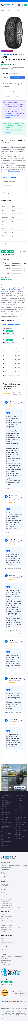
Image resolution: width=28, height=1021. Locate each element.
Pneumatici (9, 10)
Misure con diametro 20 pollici (11, 367)
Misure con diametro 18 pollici (11, 360)
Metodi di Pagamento (6, 916)
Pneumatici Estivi (5, 901)
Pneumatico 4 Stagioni (7, 50)
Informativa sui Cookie (7, 929)
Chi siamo (3, 950)
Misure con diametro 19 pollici (11, 364)
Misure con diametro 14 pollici (11, 324)
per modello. (16, 127)
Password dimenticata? (7, 942)
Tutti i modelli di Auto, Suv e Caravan (10, 907)
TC (25, 1014)
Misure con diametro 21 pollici (11, 371)
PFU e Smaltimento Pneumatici (9, 921)
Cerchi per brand (20, 795)
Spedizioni (3, 914)
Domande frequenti (6, 960)
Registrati (3, 938)
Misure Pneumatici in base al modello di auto (12, 956)
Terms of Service (15, 1013)
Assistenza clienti (5, 964)
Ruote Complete (5, 897)
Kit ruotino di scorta (6, 899)
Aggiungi (17, 77)
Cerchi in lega (4, 892)
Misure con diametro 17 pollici (11, 356)
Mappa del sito (5, 962)
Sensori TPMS (5, 958)
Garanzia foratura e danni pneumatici (10, 927)
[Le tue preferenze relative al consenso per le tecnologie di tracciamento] (2, 1018)
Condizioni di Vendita (6, 923)
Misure (5, 94)
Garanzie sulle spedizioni (7, 925)
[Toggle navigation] (19, 5)
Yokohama (16, 10)
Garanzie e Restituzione (7, 918)
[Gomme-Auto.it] (7, 5)
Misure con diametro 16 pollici (11, 352)
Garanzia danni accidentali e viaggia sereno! (14, 1)
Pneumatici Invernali (6, 903)
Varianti (17, 94)
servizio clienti (17, 313)
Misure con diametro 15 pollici (11, 348)
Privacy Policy (4, 931)
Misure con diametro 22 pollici (11, 375)
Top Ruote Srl (13, 1014)
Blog (2, 952)
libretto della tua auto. (14, 171)
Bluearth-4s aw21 (8, 12)
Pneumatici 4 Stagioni (6, 905)
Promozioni (4, 954)
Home (2, 10)
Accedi (2, 940)
